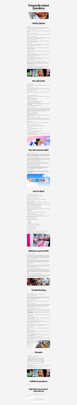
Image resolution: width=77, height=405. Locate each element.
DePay (27, 154)
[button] (38, 26)
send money (31, 96)
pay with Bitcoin (34, 128)
